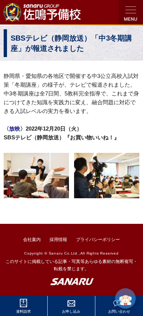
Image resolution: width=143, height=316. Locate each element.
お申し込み (71, 311)
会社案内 (32, 239)
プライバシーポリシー (98, 239)
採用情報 (58, 239)
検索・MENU (130, 12)
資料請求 (23, 311)
